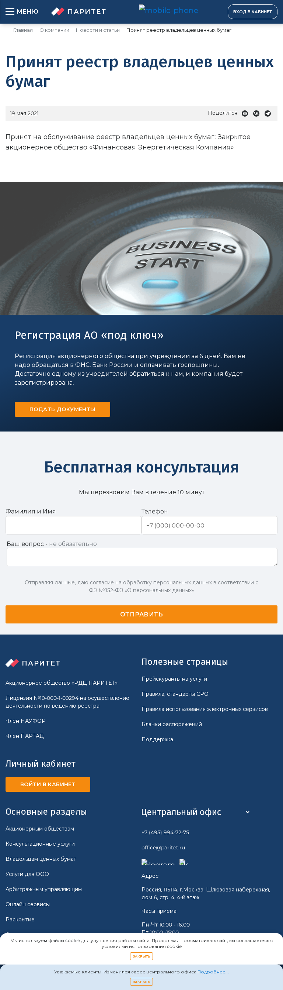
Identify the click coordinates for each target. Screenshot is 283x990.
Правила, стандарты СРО (175, 694)
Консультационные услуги (40, 844)
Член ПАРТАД (25, 736)
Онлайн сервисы (28, 904)
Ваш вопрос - (52, 543)
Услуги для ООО (27, 874)
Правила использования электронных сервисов (205, 709)
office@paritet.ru (163, 847)
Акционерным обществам (40, 828)
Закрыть (141, 956)
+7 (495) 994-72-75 (165, 832)
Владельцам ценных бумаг (41, 859)
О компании (54, 30)
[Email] (247, 113)
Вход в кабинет (252, 11)
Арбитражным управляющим (44, 889)
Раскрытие (20, 919)
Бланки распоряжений (172, 724)
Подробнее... (213, 971)
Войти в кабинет (48, 784)
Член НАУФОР (26, 721)
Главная (23, 30)
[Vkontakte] (258, 113)
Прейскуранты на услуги (174, 679)
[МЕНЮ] (10, 12)
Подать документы (62, 409)
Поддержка (157, 739)
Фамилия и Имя (31, 511)
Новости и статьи (98, 30)
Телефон (155, 511)
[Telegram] (270, 113)
